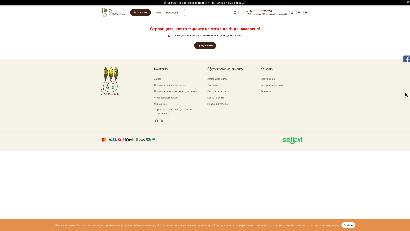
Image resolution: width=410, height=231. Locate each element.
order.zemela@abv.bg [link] (166, 97)
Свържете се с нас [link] (218, 91)
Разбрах (348, 225)
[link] (113, 12)
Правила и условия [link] (218, 104)
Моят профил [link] (268, 78)
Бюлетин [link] (266, 91)
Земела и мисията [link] (217, 78)
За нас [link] (157, 78)
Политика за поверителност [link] (170, 85)
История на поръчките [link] (273, 85)
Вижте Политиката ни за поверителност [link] (311, 225)
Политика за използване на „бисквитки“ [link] (176, 91)
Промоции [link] (172, 12)
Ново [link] (158, 12)
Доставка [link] (212, 85)
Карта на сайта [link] (215, 97)
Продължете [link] (205, 45)
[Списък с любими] (299, 12)
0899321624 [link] (161, 104)
